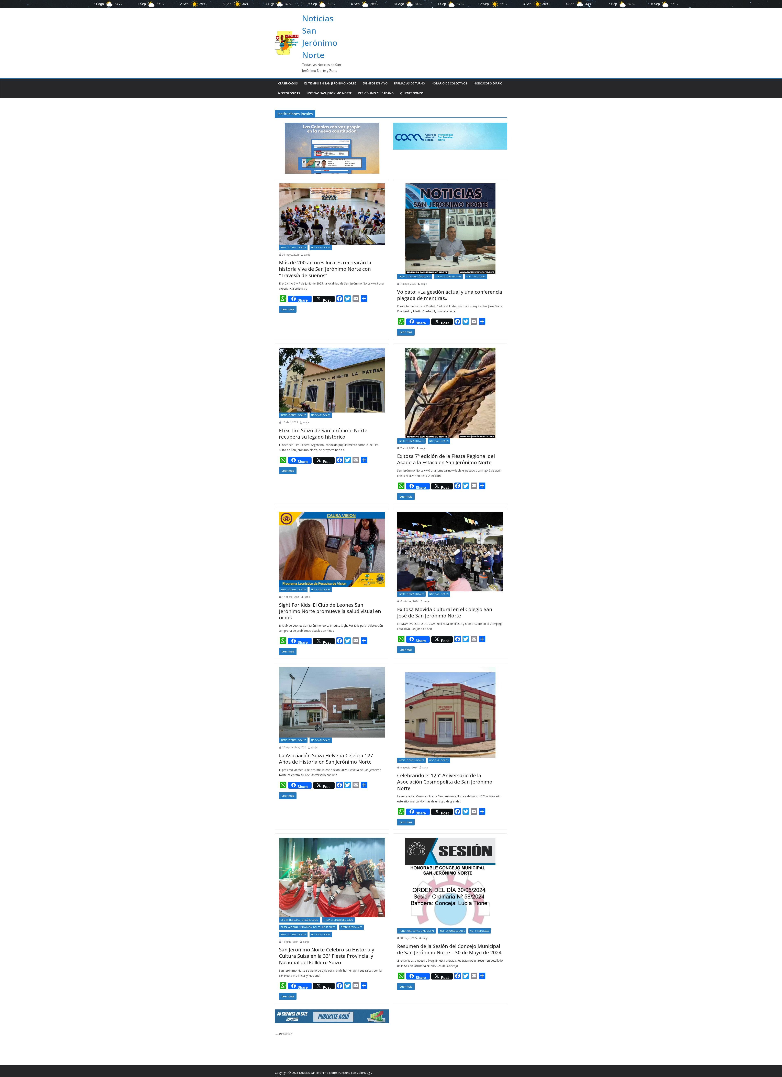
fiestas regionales (351, 927)
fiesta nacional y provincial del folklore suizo (308, 927)
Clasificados (288, 83)
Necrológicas (289, 93)
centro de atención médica (415, 276)
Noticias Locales (320, 247)
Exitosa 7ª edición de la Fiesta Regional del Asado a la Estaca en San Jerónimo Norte (446, 459)
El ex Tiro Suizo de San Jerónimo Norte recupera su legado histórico (323, 433)
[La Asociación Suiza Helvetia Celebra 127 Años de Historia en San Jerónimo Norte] (332, 702)
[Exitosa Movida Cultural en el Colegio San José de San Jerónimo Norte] (450, 551)
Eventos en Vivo (375, 83)
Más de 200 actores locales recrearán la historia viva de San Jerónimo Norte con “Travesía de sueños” (325, 268)
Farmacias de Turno (409, 83)
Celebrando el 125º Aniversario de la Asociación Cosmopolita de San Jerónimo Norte (444, 781)
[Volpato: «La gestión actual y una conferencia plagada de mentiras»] (450, 228)
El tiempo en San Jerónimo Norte (330, 83)
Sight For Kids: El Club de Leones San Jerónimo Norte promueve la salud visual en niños (330, 611)
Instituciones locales (293, 247)
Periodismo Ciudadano (376, 93)
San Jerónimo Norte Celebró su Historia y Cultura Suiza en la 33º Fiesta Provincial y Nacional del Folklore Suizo (326, 955)
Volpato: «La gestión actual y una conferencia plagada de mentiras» (449, 294)
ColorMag (363, 1073)
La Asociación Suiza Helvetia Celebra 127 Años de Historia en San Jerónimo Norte (326, 758)
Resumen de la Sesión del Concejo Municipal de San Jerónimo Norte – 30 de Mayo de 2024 (449, 949)
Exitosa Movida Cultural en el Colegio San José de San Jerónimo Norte (444, 612)
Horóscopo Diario (488, 83)
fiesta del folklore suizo (338, 919)
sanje (307, 254)
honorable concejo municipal (416, 930)
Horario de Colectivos (449, 83)
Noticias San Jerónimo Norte (329, 93)
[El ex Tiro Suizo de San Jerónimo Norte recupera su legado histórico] (332, 380)
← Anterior (283, 1033)
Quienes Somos (412, 93)
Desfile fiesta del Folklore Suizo (300, 919)
